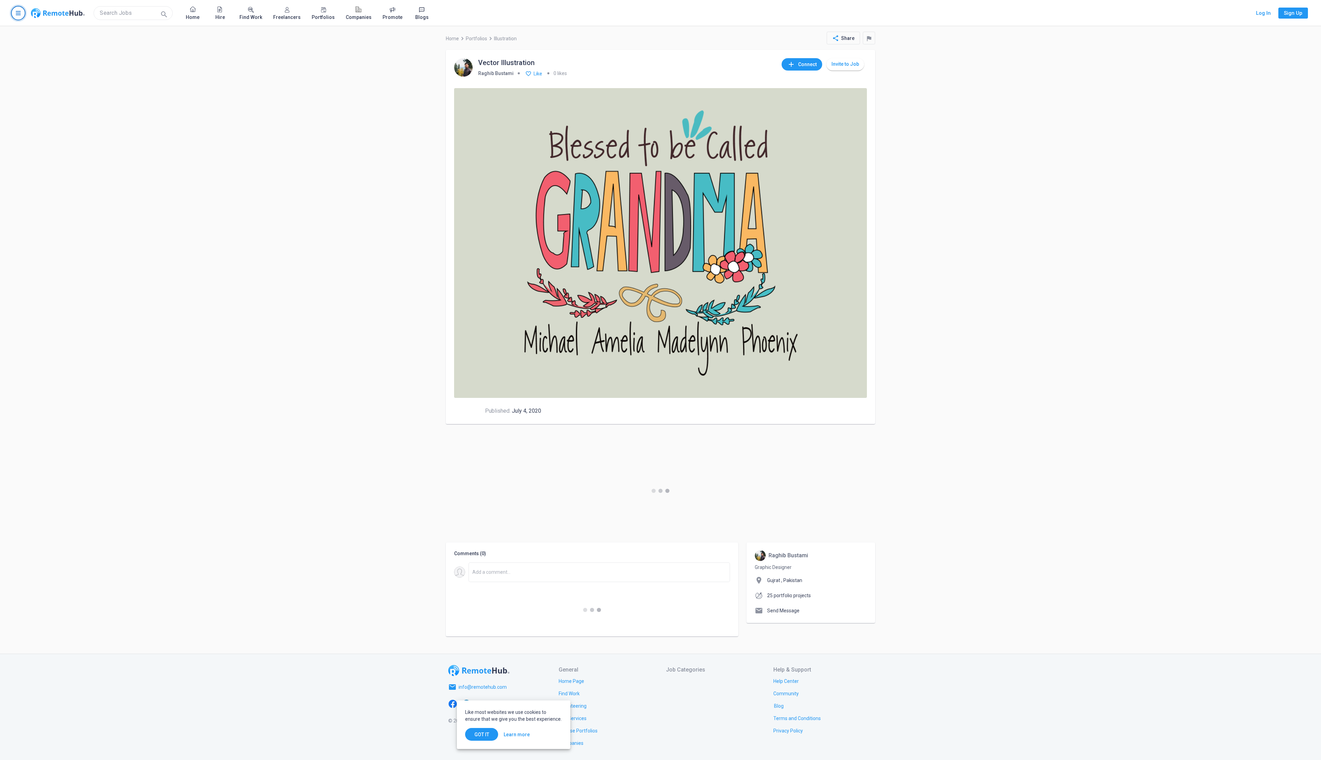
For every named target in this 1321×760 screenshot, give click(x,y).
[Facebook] (453, 703)
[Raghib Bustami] (463, 68)
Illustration (505, 38)
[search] (133, 13)
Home (452, 38)
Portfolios (476, 38)
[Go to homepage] (58, 13)
